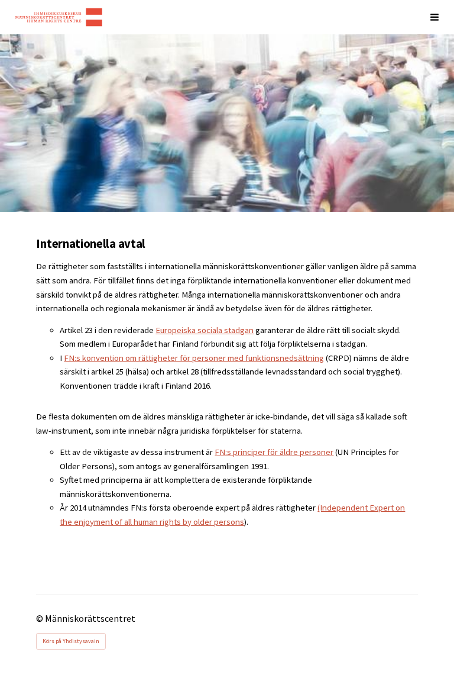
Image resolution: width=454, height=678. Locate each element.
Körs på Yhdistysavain (71, 641)
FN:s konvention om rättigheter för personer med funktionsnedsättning (194, 358)
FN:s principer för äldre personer (274, 452)
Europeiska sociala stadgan (204, 330)
